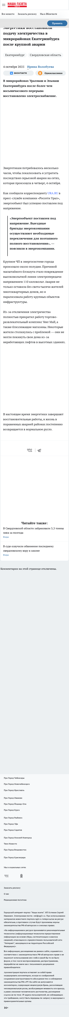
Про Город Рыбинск (13, 817)
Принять (57, 23)
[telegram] (40, 450)
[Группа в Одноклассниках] (50, 73)
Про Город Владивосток (15, 849)
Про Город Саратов (13, 830)
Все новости (8, 13)
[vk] (30, 450)
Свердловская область (45, 55)
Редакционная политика (15, 900)
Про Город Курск (12, 810)
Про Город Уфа (11, 824)
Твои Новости (10, 843)
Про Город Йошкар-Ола (15, 804)
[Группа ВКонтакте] (18, 73)
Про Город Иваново (13, 798)
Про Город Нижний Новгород (18, 837)
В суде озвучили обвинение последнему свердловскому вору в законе (28, 550)
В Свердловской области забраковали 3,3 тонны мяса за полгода (33, 532)
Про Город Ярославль (14, 790)
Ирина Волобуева (40, 67)
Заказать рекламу (27, 13)
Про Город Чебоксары (14, 778)
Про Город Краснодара (14, 857)
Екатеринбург (15, 55)
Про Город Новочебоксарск (17, 784)
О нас (6, 894)
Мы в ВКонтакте (48, 13)
